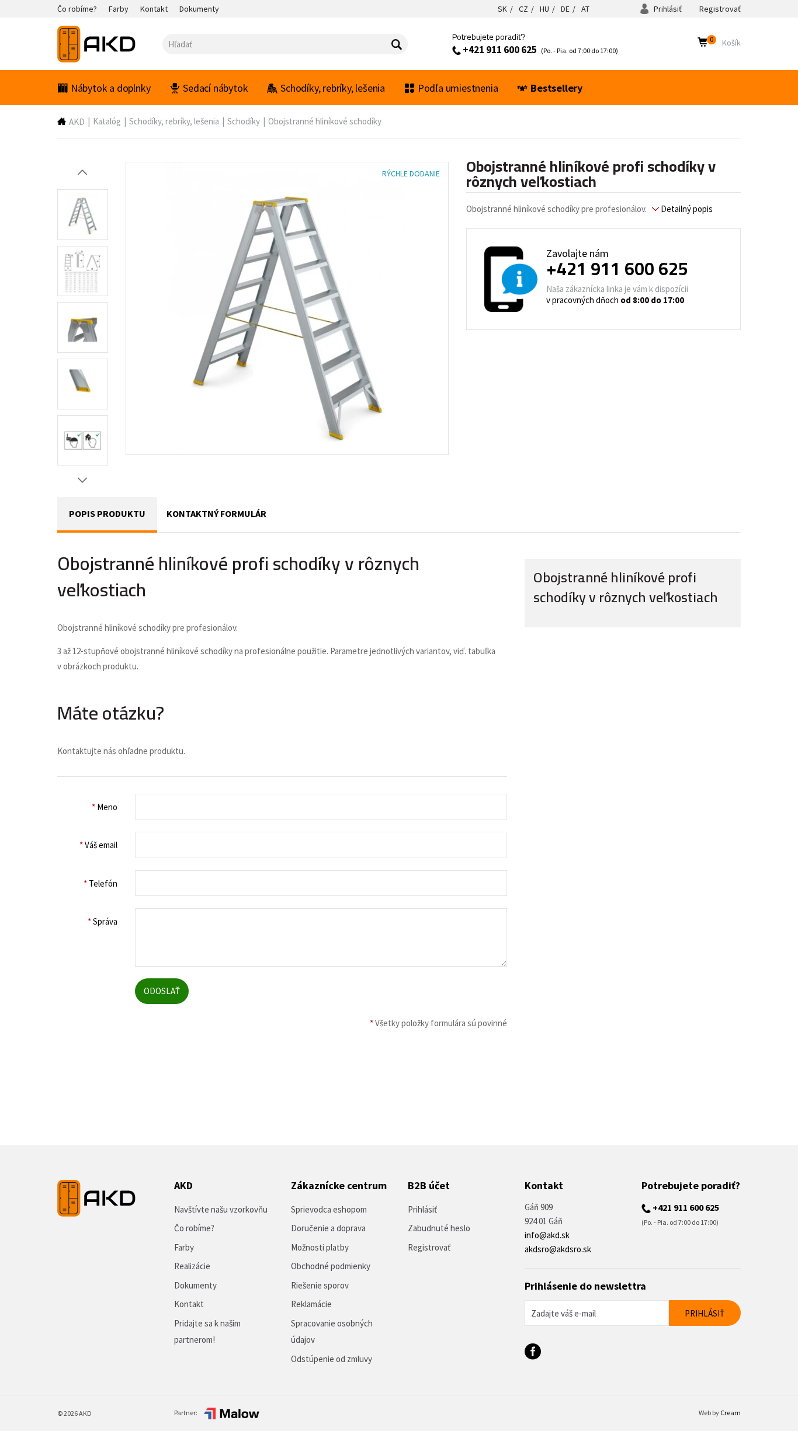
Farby (184, 1247)
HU (544, 9)
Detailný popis (686, 208)
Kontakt (189, 1304)
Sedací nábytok (215, 88)
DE (565, 9)
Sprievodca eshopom (329, 1209)
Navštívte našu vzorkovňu (221, 1209)
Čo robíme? (194, 1228)
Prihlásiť (667, 9)
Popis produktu (107, 513)
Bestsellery (556, 88)
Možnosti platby (320, 1247)
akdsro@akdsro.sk (558, 1249)
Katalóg (107, 121)
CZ (523, 9)
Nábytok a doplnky (111, 88)
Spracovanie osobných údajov (332, 1332)
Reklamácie (311, 1304)
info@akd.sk (547, 1235)
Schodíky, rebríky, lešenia (332, 88)
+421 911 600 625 (499, 49)
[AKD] (109, 44)
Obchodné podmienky (330, 1266)
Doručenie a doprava (328, 1228)
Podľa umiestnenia (458, 88)
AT (585, 9)
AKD (77, 121)
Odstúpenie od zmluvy (331, 1358)
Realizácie (192, 1266)
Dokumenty (195, 1285)
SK (502, 9)
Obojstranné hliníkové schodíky (324, 121)
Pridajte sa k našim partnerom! (207, 1332)
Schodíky (243, 121)
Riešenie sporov (320, 1285)
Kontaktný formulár (216, 513)
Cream (730, 1412)
